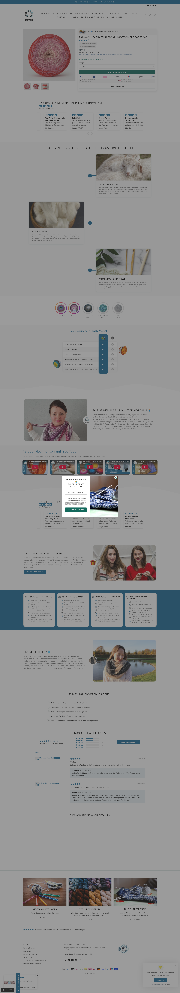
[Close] (116, 478)
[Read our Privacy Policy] (86, 503)
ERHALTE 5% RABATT (76, 510)
